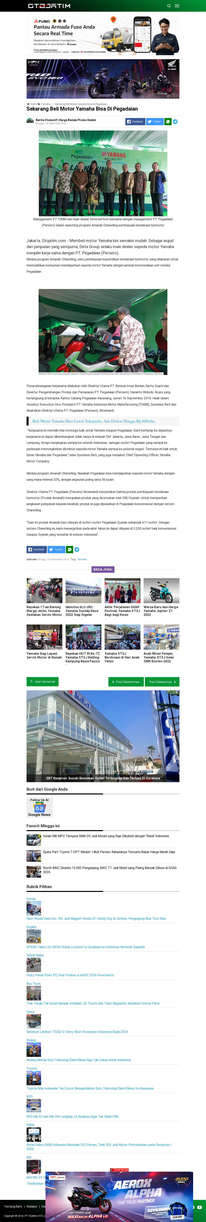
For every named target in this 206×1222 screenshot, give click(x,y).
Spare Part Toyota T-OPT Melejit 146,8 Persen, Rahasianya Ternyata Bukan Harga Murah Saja (109, 852)
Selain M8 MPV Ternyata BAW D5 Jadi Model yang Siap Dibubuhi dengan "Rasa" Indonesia (106, 836)
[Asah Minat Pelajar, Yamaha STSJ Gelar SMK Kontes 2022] (161, 637)
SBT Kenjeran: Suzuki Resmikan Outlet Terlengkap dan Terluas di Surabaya (103, 778)
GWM (30, 1125)
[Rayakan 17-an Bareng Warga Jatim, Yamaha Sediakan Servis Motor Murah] (44, 590)
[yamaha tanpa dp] (119, 1196)
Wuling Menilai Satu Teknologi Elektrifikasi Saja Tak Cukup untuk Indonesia (79, 1060)
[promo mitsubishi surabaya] (103, 35)
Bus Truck (34, 984)
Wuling (31, 1040)
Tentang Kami (13, 1206)
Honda (31, 899)
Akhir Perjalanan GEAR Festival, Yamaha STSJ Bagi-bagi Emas (122, 611)
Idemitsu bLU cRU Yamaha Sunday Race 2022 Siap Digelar (82, 611)
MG (29, 1157)
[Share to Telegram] (175, 121)
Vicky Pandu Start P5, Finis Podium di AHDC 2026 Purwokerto (70, 975)
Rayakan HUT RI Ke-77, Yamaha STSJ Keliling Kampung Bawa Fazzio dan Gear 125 (83, 659)
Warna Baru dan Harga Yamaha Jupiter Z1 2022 (161, 611)
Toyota (32, 1068)
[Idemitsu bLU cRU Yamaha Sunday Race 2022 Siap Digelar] (83, 590)
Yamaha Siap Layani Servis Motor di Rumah (44, 655)
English (31, 927)
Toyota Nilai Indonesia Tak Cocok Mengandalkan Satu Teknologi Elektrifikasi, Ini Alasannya (90, 1088)
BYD (30, 1097)
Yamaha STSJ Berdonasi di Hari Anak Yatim (122, 657)
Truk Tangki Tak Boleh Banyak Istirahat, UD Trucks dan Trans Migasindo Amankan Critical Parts (93, 1003)
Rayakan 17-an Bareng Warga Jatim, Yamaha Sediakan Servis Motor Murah (44, 612)
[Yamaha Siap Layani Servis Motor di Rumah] (44, 637)
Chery (31, 1012)
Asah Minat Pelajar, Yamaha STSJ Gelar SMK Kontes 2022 (159, 657)
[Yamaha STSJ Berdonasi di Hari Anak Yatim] (122, 637)
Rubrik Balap (35, 955)
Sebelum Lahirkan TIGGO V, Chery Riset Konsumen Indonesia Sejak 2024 (77, 1032)
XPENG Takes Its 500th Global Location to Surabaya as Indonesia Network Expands (86, 947)
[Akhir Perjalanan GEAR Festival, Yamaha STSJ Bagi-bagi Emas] (122, 590)
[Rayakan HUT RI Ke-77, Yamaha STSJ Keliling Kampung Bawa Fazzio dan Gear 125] (83, 637)
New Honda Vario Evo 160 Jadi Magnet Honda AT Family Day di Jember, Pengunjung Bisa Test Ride (96, 919)
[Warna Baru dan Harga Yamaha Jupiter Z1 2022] (161, 590)
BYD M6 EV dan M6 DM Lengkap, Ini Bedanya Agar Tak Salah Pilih (72, 1116)
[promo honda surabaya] (103, 79)
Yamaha (82, 559)
